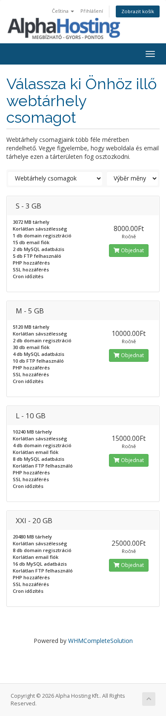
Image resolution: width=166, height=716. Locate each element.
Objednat (132, 250)
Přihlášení (91, 11)
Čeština (61, 11)
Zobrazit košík (137, 11)
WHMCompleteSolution (100, 641)
